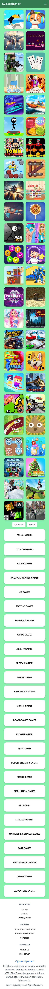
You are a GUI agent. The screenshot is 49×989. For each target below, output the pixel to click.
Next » (32, 524)
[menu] (45, 3)
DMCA (24, 913)
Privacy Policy (24, 917)
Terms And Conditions (24, 929)
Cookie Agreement (24, 933)
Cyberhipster (11, 4)
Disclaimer (24, 953)
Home (25, 909)
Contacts (24, 937)
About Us (24, 949)
